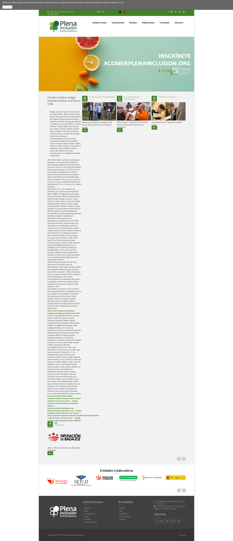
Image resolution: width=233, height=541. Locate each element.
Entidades (88, 519)
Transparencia (89, 513)
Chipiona (59, 425)
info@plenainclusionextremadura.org (62, 12)
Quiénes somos (99, 22)
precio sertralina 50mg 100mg (59, 396)
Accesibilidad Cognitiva (131, 98)
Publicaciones (148, 22)
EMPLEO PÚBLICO (167, 97)
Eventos (122, 519)
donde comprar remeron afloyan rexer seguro (64, 411)
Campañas (123, 513)
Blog (121, 511)
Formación (164, 22)
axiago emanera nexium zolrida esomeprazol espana (62, 403)
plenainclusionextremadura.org (60, 408)
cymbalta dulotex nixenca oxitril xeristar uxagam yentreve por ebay (64, 399)
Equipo (86, 516)
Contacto (178, 22)
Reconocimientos (90, 522)
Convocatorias (124, 516)
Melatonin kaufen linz (55, 167)
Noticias (133, 22)
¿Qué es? (88, 508)
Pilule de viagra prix (66, 184)
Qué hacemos (117, 22)
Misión (86, 511)
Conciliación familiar (102, 97)
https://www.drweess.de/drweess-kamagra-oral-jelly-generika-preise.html (63, 312)
